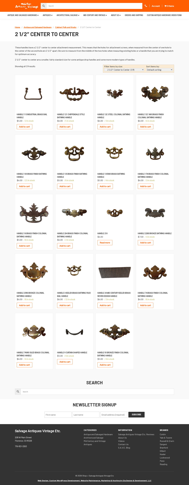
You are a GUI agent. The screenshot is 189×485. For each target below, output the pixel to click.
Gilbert (163, 451)
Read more (105, 242)
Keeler (163, 454)
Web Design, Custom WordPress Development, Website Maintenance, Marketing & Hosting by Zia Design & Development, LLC (94, 480)
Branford (164, 447)
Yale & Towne (166, 437)
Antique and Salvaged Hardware (22, 15)
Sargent (163, 444)
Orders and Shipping (134, 15)
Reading (163, 464)
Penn (162, 461)
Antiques (47, 15)
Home (17, 27)
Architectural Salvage (67, 15)
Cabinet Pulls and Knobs (65, 27)
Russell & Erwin (167, 441)
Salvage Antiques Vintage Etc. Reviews (136, 434)
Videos (121, 441)
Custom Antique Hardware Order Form (164, 15)
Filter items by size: (113, 66)
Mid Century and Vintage (94, 15)
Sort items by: (152, 66)
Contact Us (123, 444)
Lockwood (165, 457)
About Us (115, 15)
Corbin (163, 434)
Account (156, 6)
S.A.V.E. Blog (124, 447)
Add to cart (24, 126)
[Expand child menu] (38, 15)
